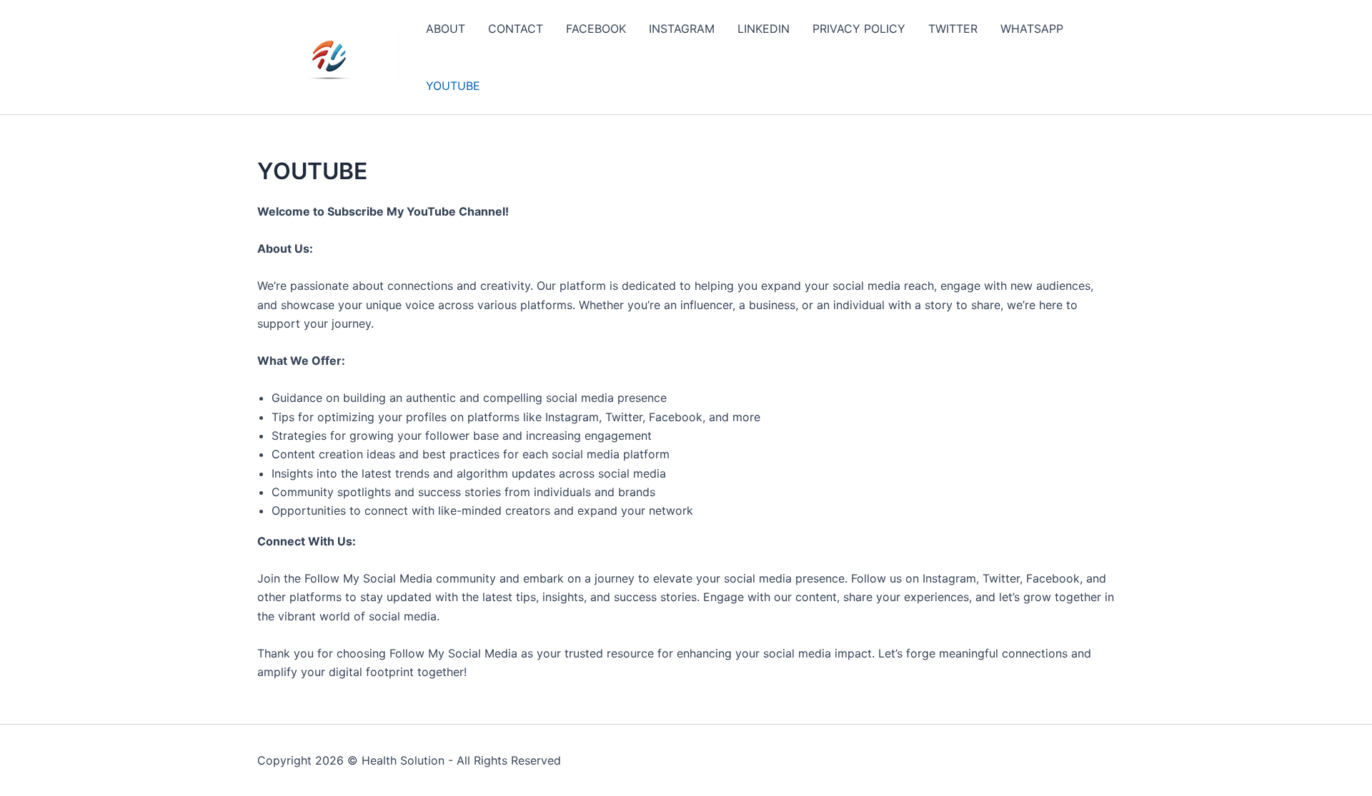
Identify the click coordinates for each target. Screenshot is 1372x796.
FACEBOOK (596, 28)
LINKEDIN (763, 28)
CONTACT (515, 28)
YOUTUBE (453, 86)
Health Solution (403, 760)
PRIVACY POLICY (858, 28)
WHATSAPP (1031, 28)
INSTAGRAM (682, 28)
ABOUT (445, 28)
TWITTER (953, 28)
